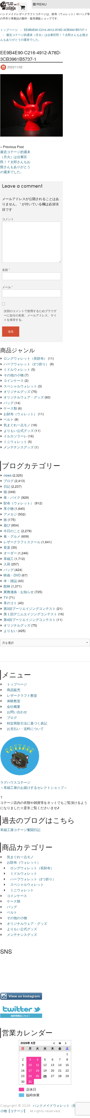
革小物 (9, 508)
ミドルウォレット (17, 369)
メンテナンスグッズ (19, 447)
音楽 (7, 547)
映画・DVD (12, 575)
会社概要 (13, 706)
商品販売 (13, 689)
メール (7, 287)
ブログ (9, 480)
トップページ (17, 684)
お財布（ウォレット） (20, 413)
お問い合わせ (17, 711)
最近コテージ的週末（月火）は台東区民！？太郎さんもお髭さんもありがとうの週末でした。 (15, 161)
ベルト (9, 419)
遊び (7, 525)
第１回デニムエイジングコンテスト (30, 614)
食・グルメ (12, 536)
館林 (7, 586)
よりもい (10, 630)
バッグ (9, 402)
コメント (8, 219)
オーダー (10, 553)
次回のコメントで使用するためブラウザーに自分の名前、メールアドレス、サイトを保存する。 (30, 315)
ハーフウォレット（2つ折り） (26, 364)
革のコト (10, 602)
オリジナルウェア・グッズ (24, 397)
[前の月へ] (52, 1043)
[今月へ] (60, 1043)
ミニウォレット (15, 441)
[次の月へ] (67, 1043)
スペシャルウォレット (20, 386)
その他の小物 (14, 375)
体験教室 (13, 700)
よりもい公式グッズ (19, 430)
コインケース (14, 380)
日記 (7, 486)
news (8, 475)
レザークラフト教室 (22, 695)
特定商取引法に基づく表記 (27, 723)
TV (6, 597)
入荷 (7, 564)
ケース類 (10, 408)
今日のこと (12, 530)
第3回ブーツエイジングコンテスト (30, 608)
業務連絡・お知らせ (19, 591)
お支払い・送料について (25, 728)
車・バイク (12, 497)
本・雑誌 (10, 580)
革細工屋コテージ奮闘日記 (20, 829)
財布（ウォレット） (19, 503)
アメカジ (10, 514)
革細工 (9, 558)
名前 (6, 270)
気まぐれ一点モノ (17, 425)
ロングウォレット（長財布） (25, 358)
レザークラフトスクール (22, 541)
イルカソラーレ (15, 436)
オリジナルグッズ (17, 391)
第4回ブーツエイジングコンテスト (30, 619)
